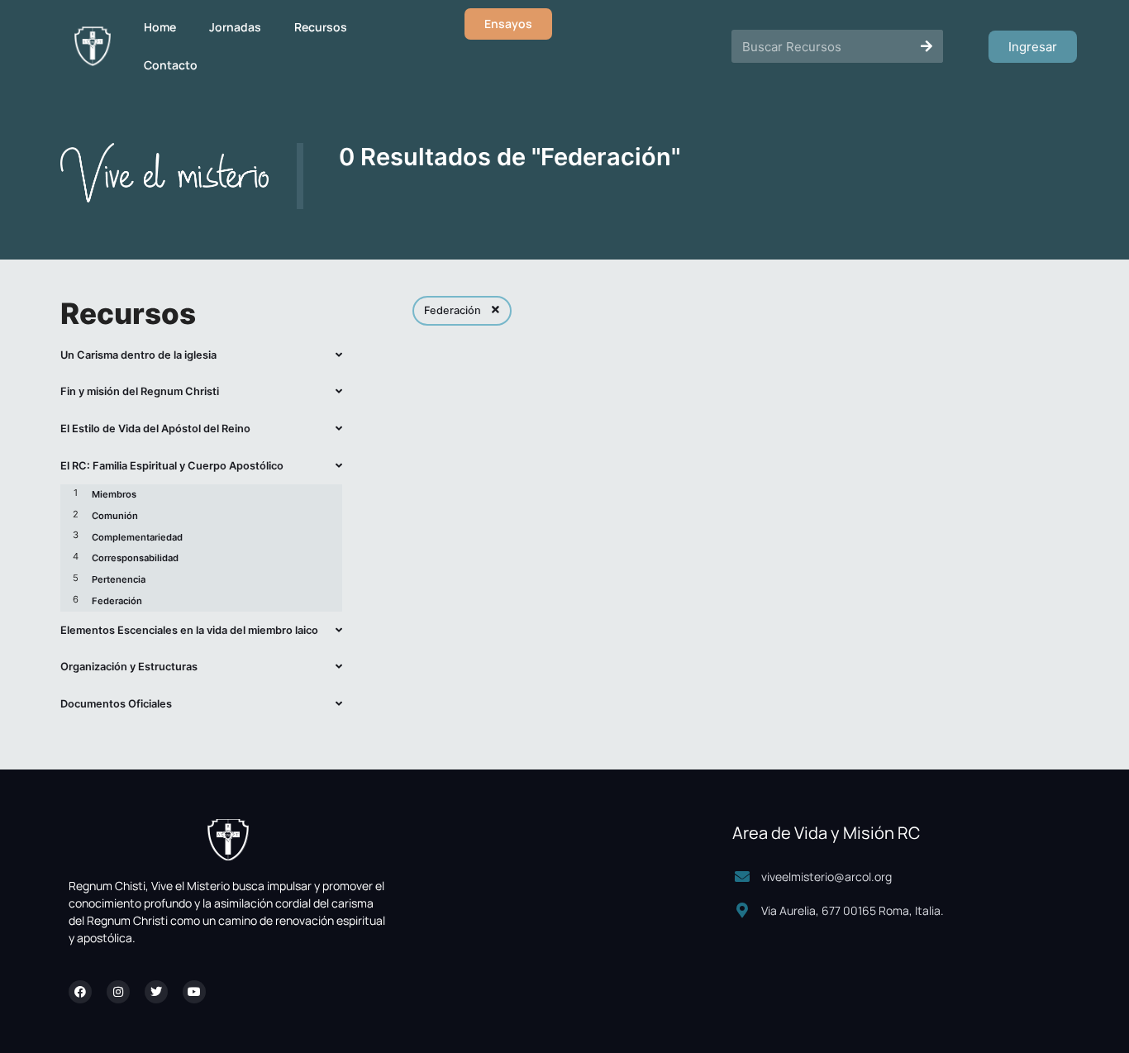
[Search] (926, 46)
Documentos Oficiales (116, 704)
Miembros (114, 494)
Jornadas (235, 27)
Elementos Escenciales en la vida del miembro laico (189, 630)
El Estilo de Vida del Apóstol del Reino (155, 428)
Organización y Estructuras (129, 666)
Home (160, 27)
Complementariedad (137, 537)
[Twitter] (156, 991)
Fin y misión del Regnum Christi (139, 391)
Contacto (171, 65)
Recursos (320, 27)
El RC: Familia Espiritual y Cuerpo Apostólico (171, 466)
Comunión (115, 516)
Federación (117, 601)
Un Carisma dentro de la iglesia (138, 355)
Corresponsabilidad (135, 558)
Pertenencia (118, 579)
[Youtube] (194, 991)
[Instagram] (118, 991)
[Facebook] (80, 991)
